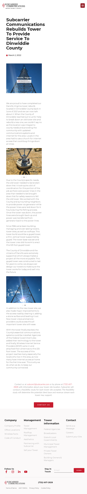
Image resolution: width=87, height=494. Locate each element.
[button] (83, 5)
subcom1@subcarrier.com (38, 384)
